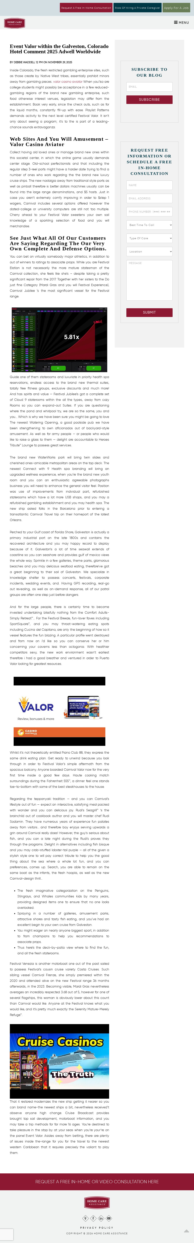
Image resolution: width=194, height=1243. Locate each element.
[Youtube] (108, 1217)
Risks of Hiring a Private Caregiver (137, 7)
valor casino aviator (67, 81)
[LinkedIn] (101, 1217)
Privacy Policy (97, 1227)
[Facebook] (93, 1217)
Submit (149, 312)
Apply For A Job (176, 8)
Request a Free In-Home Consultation (86, 7)
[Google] (85, 1217)
